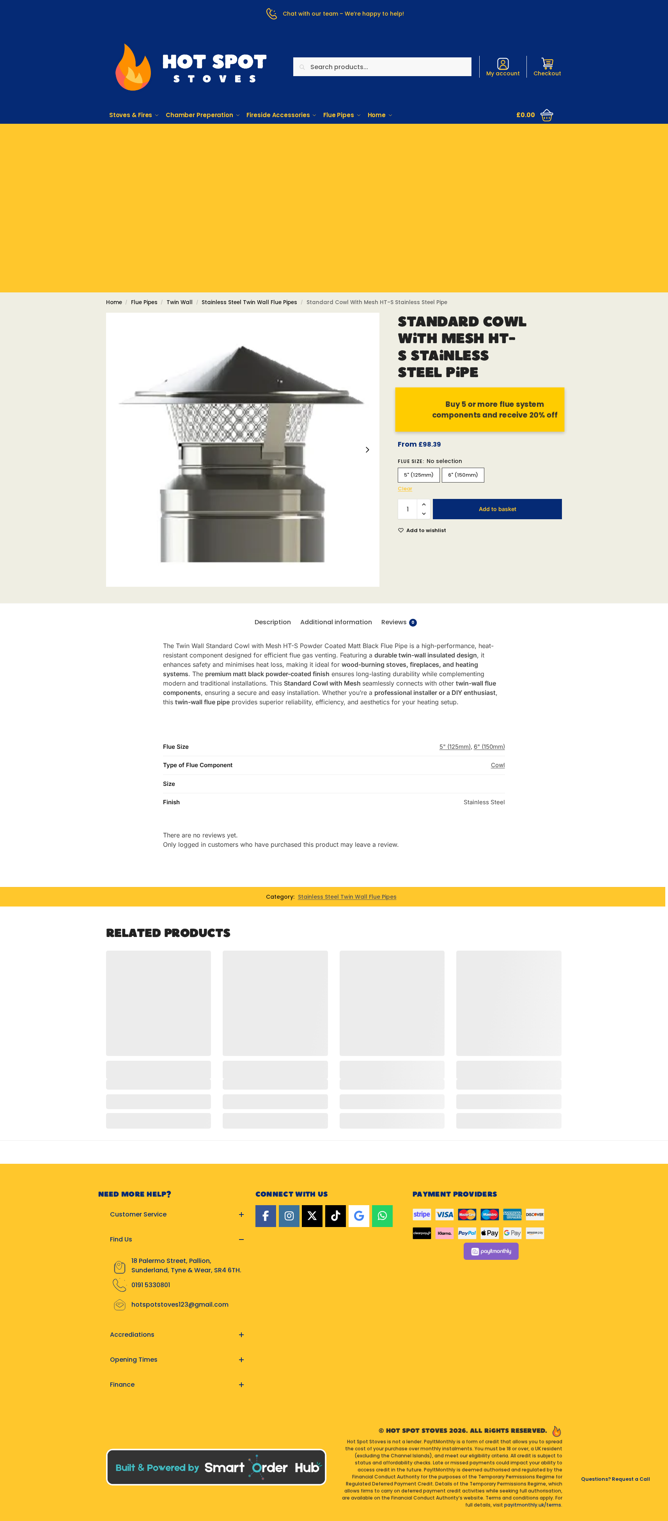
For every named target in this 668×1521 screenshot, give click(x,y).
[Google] (359, 1216)
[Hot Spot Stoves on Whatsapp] (382, 1216)
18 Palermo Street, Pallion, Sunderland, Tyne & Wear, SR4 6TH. (186, 1265)
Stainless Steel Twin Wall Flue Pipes (249, 302)
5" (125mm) (419, 475)
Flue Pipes (144, 302)
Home (114, 302)
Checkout (547, 73)
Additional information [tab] (336, 622)
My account (503, 73)
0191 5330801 (150, 1285)
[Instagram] (289, 1216)
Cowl (498, 765)
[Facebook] (265, 1216)
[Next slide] (367, 450)
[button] (535, 115)
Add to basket (497, 509)
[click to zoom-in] (243, 450)
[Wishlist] (199, 962)
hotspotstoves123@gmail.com (180, 1304)
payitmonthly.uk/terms (532, 1504)
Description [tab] (273, 622)
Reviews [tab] (398, 622)
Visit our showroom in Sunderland (334, 169)
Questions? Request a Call (615, 1479)
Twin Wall (180, 302)
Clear (405, 488)
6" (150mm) (463, 475)
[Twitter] (312, 1216)
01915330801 (334, 147)
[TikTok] (335, 1216)
